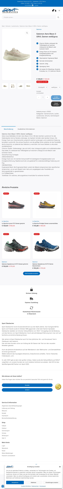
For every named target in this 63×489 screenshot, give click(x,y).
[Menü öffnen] (59, 10)
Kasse (3, 450)
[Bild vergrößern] (27, 33)
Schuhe (8, 26)
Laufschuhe (15, 26)
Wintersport (5, 435)
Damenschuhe (48, 113)
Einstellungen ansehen (52, 482)
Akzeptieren (15, 482)
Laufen (56, 113)
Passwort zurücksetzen (8, 455)
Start (3, 26)
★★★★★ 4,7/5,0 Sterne (39, 1)
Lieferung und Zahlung (8, 408)
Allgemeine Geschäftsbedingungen (12, 406)
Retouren (4, 410)
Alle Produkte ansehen (31, 273)
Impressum (42, 486)
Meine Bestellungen (7, 453)
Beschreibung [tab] (8, 129)
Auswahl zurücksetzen (40, 92)
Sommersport (54, 116)
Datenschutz (35, 486)
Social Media (28, 5)
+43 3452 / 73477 (29, 3)
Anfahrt (27, 390)
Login (3, 446)
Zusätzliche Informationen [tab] (26, 129)
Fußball (4, 425)
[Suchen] (58, 17)
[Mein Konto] (56, 10)
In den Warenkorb (56, 97)
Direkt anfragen (56, 103)
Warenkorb (5, 448)
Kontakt (36, 5)
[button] (60, 467)
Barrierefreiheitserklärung (9, 418)
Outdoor (4, 428)
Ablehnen (33, 482)
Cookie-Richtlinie (26, 486)
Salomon (38, 29)
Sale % (4, 438)
